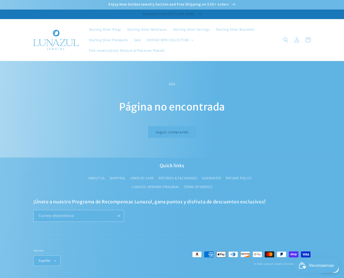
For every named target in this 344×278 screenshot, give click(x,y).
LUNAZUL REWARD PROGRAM (155, 187)
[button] (170, 40)
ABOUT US (96, 178)
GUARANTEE (211, 178)
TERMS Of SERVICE (198, 187)
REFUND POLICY (239, 178)
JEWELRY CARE (142, 178)
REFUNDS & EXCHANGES (178, 178)
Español (44, 260)
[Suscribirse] (118, 216)
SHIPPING (117, 178)
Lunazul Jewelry (274, 263)
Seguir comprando (172, 132)
